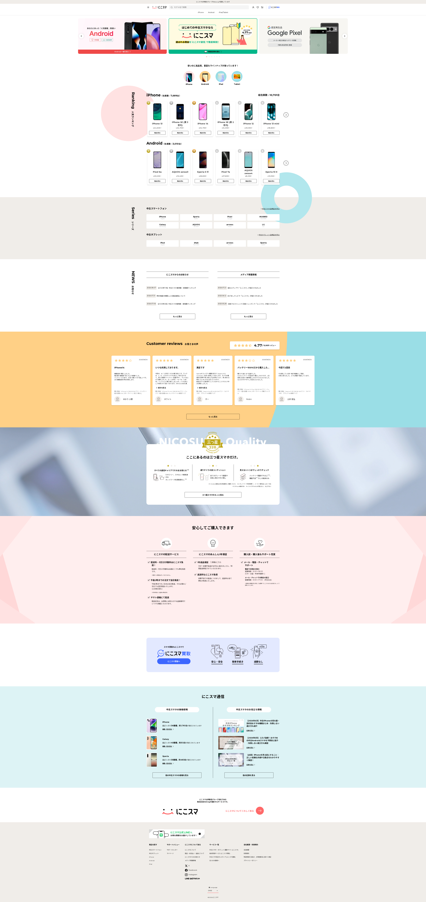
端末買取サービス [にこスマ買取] (219, 853)
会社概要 (246, 850)
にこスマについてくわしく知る (240, 811)
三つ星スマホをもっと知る (213, 495)
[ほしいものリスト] (257, 7)
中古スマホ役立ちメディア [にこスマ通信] (222, 857)
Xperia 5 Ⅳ (203, 172)
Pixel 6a (157, 172)
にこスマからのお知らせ (192, 857)
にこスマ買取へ (174, 661)
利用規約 (246, 853)
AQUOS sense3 (180, 172)
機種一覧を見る (167, 729)
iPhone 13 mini (271, 123)
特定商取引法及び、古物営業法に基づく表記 (257, 857)
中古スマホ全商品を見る (271, 209)
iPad (150, 864)
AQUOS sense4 (249, 172)
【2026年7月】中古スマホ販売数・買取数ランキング (176, 288)
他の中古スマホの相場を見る (176, 775)
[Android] (205, 76)
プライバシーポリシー (250, 860)
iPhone (151, 857)
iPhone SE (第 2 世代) (226, 123)
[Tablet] (237, 76)
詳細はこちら (216, 562)
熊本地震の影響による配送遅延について (171, 296)
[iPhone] (189, 76)
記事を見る (250, 730)
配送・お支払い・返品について (194, 853)
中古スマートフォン (155, 850)
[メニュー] (148, 7)
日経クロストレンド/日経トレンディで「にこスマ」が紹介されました (253, 304)
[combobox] (210, 7)
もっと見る (177, 317)
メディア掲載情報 (190, 860)
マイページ (170, 853)
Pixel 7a (226, 172)
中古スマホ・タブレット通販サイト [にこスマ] (223, 850)
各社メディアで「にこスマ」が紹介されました (244, 288)
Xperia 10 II (271, 172)
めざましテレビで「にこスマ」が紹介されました (245, 296)
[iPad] (221, 76)
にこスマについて (190, 850)
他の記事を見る (249, 775)
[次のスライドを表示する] (344, 36)
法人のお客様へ (214, 860)
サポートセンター (172, 850)
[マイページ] (253, 7)
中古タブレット (154, 853)
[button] (286, 114)
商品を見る (157, 133)
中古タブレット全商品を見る (269, 235)
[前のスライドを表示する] (81, 36)
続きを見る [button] (162, 388)
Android (152, 860)
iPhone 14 (203, 123)
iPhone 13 (157, 123)
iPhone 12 (248, 123)
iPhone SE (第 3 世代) (180, 123)
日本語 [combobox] (210, 890)
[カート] (262, 7)
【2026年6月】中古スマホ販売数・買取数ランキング (176, 304)
